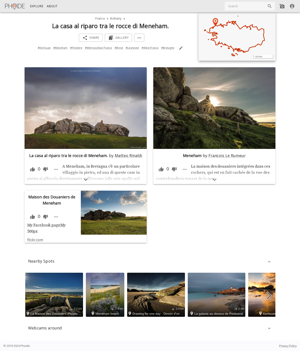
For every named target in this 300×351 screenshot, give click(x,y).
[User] (292, 6)
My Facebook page (43, 225)
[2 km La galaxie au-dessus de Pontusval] (217, 294)
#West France (150, 48)
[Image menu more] (56, 169)
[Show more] (85, 179)
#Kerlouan (44, 48)
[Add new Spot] (282, 6)
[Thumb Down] (45, 169)
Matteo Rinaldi (128, 155)
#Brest (119, 48)
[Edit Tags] (181, 48)
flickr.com (35, 239)
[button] (150, 261)
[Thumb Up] (32, 169)
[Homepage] (15, 6)
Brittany (115, 18)
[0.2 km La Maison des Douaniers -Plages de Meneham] (54, 294)
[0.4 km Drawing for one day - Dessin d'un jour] (156, 294)
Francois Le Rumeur (227, 155)
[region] (237, 36)
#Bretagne (167, 48)
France (100, 18)
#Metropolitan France (98, 48)
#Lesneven (132, 48)
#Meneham (60, 48)
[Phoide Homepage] (15, 6)
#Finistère (76, 48)
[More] (139, 38)
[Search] (269, 6)
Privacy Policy (288, 346)
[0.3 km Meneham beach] (106, 294)
